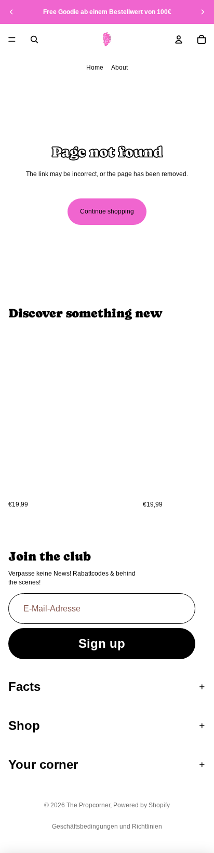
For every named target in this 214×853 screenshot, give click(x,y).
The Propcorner (88, 805)
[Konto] (178, 39)
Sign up (101, 643)
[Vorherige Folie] (11, 12)
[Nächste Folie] (202, 12)
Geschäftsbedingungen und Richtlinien (107, 826)
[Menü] (12, 39)
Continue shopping (107, 211)
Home (94, 67)
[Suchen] (34, 39)
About (119, 67)
